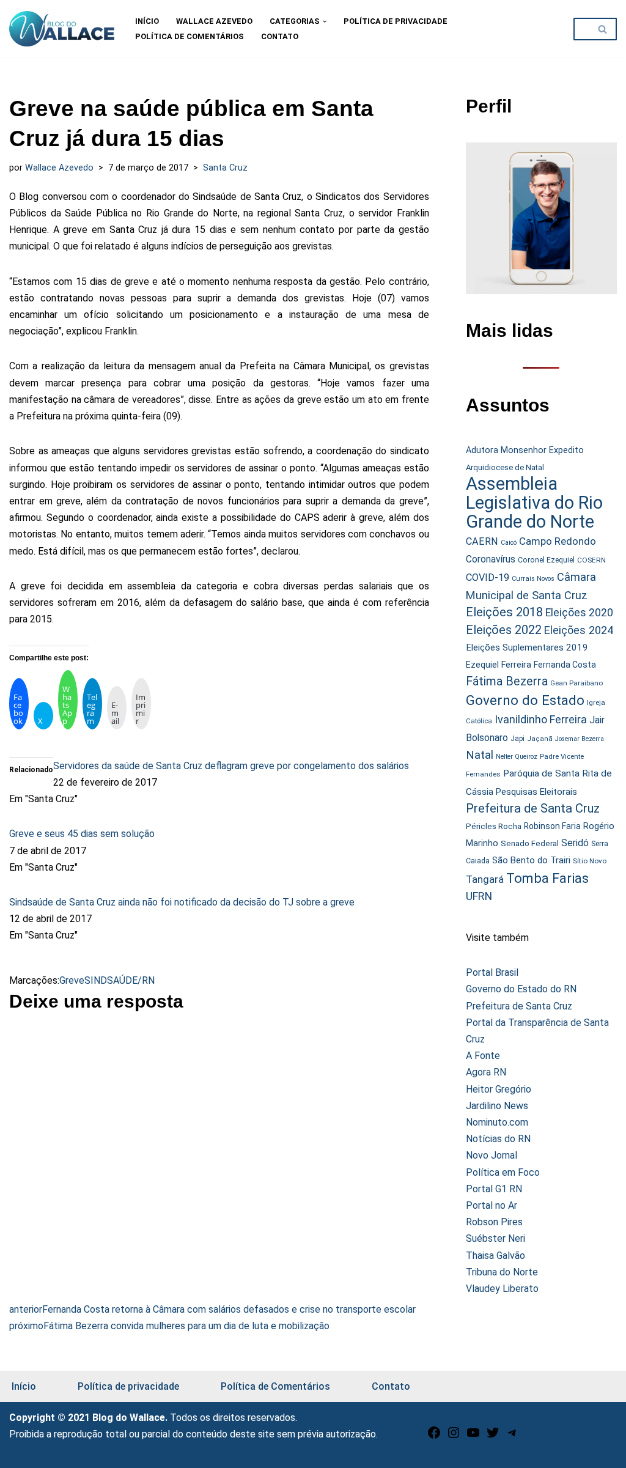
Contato (279, 36)
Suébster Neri (495, 1238)
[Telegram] (512, 1436)
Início (147, 21)
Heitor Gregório (498, 1089)
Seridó (575, 843)
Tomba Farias (547, 878)
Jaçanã (540, 739)
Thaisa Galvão (495, 1255)
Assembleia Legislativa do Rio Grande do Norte (534, 502)
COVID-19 (487, 577)
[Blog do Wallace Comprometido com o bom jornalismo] (61, 28)
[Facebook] (434, 1436)
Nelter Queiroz (516, 757)
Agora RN (486, 1072)
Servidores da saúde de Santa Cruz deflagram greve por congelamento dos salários (231, 766)
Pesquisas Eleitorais (536, 791)
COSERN (591, 560)
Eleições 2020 (579, 613)
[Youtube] (473, 1436)
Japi (517, 738)
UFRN (479, 896)
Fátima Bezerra (507, 681)
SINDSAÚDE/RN (119, 980)
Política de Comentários (189, 36)
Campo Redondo (557, 541)
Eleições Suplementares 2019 (527, 647)
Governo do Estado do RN (521, 989)
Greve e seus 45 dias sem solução (82, 833)
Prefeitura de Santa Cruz (533, 808)
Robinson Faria (552, 826)
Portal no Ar (491, 1205)
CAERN (482, 541)
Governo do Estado (525, 700)
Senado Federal (530, 843)
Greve (71, 980)
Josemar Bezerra (579, 739)
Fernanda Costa (565, 664)
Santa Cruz (225, 168)
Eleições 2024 (578, 630)
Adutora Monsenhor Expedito (525, 450)
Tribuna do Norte (502, 1272)
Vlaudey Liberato (502, 1288)
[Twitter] (492, 1436)
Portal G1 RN (494, 1189)
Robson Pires (494, 1222)
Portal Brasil (492, 972)
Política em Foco (503, 1172)
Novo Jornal (491, 1155)
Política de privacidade (395, 21)
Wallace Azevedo (214, 21)
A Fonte (483, 1055)
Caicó (509, 543)
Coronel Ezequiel (546, 560)
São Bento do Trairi (531, 860)
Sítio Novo (589, 861)
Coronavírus (490, 559)
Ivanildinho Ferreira (541, 719)
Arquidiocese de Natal (505, 467)
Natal (479, 755)
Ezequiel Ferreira (498, 664)
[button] (324, 21)
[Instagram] (453, 1436)
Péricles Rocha (493, 826)
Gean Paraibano (576, 683)
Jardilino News (497, 1106)
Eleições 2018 (504, 612)
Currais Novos (533, 579)
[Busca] (603, 29)
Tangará (485, 879)
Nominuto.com (497, 1122)
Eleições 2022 (504, 630)
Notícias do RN (498, 1139)
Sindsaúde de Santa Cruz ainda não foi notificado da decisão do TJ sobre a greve (182, 902)
